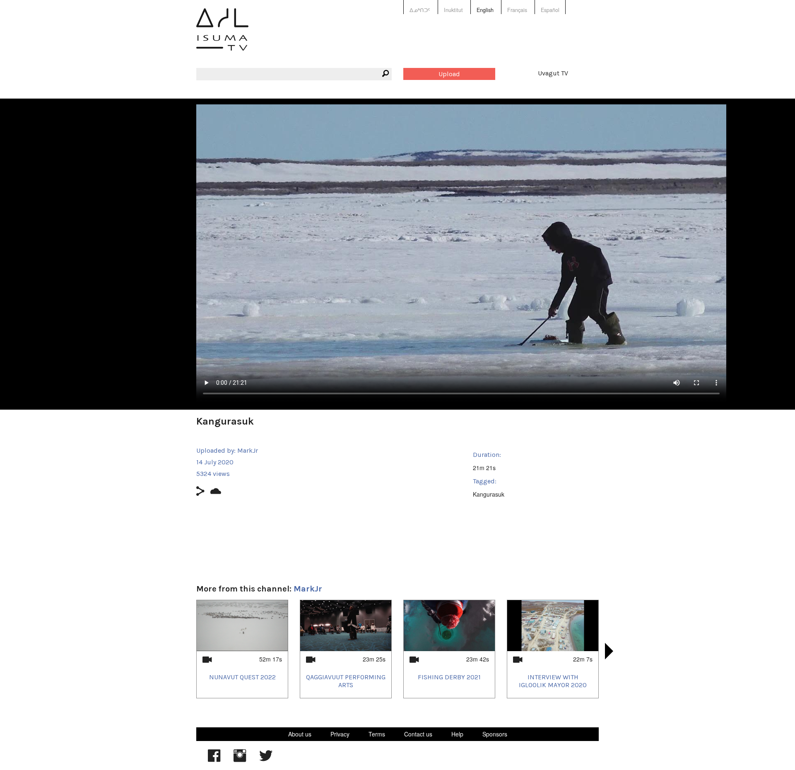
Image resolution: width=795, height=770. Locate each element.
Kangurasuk (488, 494)
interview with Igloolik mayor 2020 (553, 681)
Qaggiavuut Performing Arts (345, 681)
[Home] (222, 35)
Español (550, 10)
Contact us (418, 734)
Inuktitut (453, 10)
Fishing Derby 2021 (449, 677)
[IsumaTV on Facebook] (214, 760)
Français (517, 10)
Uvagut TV (553, 73)
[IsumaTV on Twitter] (265, 760)
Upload (449, 74)
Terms (377, 734)
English (485, 10)
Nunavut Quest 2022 (242, 677)
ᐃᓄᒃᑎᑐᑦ (420, 10)
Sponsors (494, 734)
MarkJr (247, 450)
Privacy (339, 734)
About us (299, 734)
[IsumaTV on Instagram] (240, 760)
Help (457, 734)
